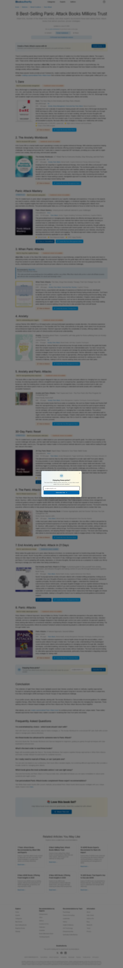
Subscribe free (60, 492)
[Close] (79, 473)
